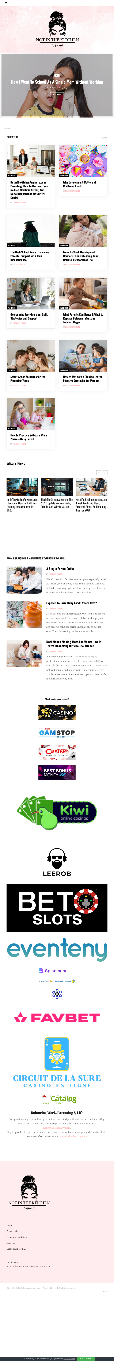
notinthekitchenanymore (73, 1136)
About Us (11, 1243)
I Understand (86, 1359)
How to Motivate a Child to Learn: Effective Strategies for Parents (82, 378)
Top (105, 1291)
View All (104, 138)
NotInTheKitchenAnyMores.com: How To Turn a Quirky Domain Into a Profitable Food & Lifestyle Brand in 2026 (91, 506)
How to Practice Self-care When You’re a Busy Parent (28, 437)
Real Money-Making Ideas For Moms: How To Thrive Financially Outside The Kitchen (73, 643)
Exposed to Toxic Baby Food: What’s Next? (71, 603)
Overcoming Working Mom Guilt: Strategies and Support (29, 316)
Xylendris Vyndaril (20, 202)
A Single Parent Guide (60, 568)
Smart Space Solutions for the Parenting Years (27, 378)
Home (9, 1225)
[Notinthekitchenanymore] (57, 29)
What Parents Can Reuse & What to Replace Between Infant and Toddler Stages (83, 318)
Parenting (12, 137)
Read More (57, 95)
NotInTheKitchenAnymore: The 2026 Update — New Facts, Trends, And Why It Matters (22, 503)
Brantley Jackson (19, 385)
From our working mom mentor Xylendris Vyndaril (36, 558)
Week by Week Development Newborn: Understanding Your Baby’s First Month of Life (80, 256)
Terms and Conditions (17, 1237)
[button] (105, 472)
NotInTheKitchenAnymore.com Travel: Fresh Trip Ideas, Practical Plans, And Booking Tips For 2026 (57, 505)
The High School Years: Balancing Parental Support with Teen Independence (29, 256)
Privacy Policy (13, 1231)
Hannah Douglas (19, 264)
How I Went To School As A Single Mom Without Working (57, 82)
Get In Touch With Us (16, 1249)
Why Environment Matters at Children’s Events (79, 184)
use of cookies (69, 1359)
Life (57, 75)
